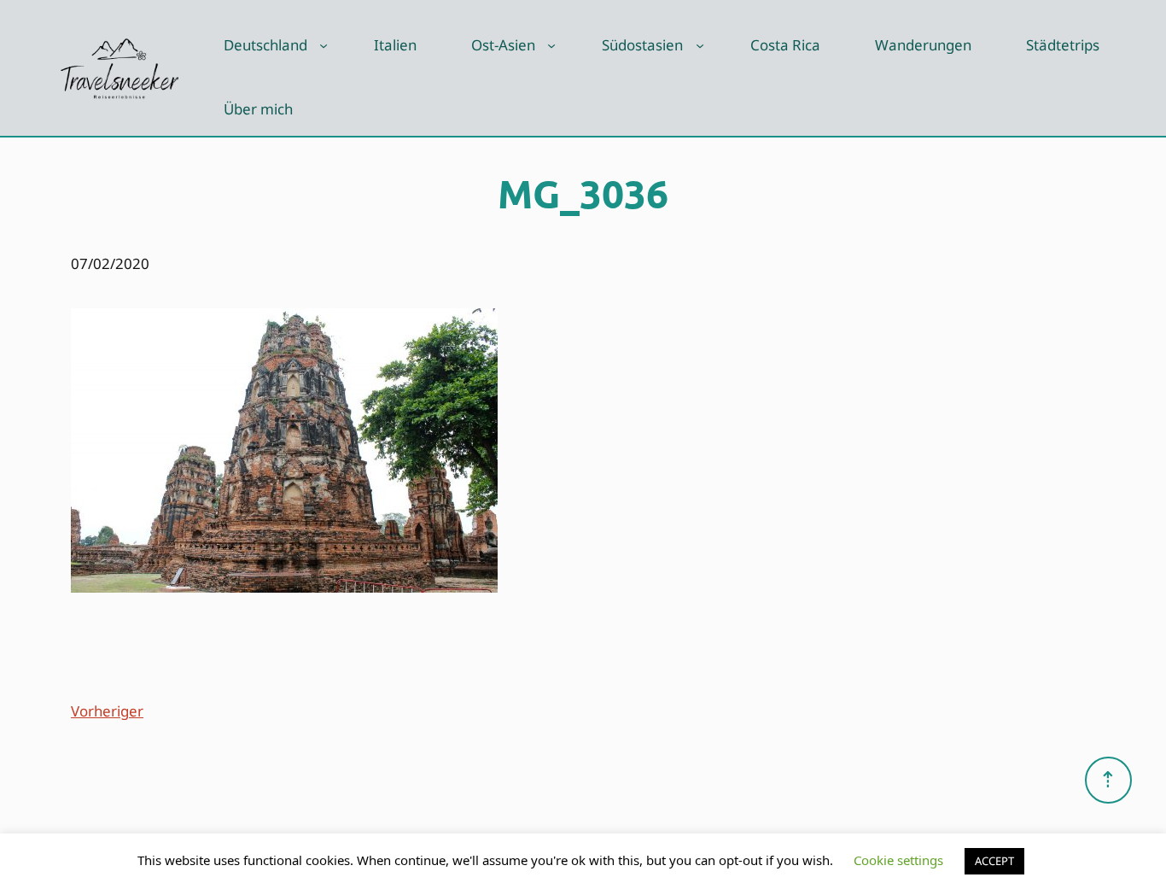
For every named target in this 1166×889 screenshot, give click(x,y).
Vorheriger (107, 711)
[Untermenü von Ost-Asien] (551, 45)
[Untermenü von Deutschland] (323, 45)
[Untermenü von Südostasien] (700, 45)
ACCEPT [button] (994, 861)
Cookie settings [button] (898, 860)
